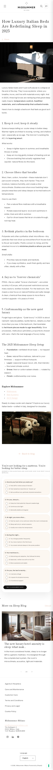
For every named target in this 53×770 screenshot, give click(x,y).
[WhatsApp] (22, 735)
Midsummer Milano (22, 765)
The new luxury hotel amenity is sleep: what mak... (24, 645)
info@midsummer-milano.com (16, 725)
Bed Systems (13, 395)
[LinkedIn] (13, 737)
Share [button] (6, 39)
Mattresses (12, 391)
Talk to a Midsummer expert (15, 587)
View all (48, 606)
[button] (5, 6)
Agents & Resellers (13, 684)
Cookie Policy (10, 711)
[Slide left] (21, 671)
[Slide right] (32, 671)
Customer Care (11, 695)
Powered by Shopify (35, 765)
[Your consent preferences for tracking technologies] (48, 765)
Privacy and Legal (12, 706)
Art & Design (12, 398)
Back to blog (28, 454)
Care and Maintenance (14, 689)
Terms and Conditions (14, 700)
